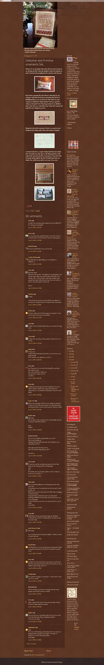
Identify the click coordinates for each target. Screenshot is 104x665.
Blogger (60, 662)
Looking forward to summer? (75, 294)
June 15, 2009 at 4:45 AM (34, 240)
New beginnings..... (71, 155)
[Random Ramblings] (73, 107)
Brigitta (30, 415)
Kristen (30, 311)
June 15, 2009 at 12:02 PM (34, 507)
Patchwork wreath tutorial (75, 171)
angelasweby (31, 627)
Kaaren (30, 233)
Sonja (29, 513)
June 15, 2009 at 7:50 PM (34, 581)
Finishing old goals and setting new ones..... (75, 213)
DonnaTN (30, 545)
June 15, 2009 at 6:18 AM (34, 305)
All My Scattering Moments (37, 9)
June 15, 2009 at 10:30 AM (35, 430)
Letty (29, 220)
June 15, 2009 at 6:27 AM (34, 318)
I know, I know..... (74, 332)
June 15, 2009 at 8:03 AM (34, 360)
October (73, 368)
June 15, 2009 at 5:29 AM (34, 264)
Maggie (30, 349)
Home (49, 651)
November (73, 365)
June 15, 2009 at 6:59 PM (34, 568)
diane (29, 384)
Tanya (30, 270)
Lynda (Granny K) (32, 528)
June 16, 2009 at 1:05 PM (34, 594)
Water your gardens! (73, 394)
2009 (70, 360)
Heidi (76, 58)
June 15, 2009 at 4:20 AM (34, 227)
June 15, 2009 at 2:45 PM (34, 522)
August (73, 374)
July (72, 376)
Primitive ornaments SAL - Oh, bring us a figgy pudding (72, 193)
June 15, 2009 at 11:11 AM (34, 476)
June (72, 379)
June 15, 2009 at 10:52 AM (35, 456)
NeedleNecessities (76, 628)
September (74, 371)
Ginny (29, 559)
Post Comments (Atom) (38, 655)
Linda (29, 323)
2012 (70, 351)
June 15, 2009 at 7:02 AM (34, 330)
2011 (70, 354)
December (73, 362)
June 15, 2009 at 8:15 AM (34, 378)
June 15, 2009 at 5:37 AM (34, 288)
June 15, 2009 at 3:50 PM (34, 539)
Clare (29, 600)
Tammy (30, 462)
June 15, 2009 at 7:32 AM (34, 343)
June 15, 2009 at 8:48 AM (34, 395)
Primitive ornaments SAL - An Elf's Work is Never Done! (73, 234)
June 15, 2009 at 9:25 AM (34, 410)
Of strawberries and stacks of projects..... (76, 274)
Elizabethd (31, 246)
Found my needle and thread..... (75, 255)
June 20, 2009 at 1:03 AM (34, 621)
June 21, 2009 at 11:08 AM (34, 640)
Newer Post (28, 651)
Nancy (29, 366)
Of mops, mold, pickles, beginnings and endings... (76, 314)
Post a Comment (31, 644)
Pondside (30, 574)
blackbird (30, 294)
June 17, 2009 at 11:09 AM (34, 607)
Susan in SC (31, 401)
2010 (70, 357)
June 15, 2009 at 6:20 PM (34, 553)
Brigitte (30, 613)
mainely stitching (32, 257)
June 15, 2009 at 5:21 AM (34, 251)
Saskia (30, 482)
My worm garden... (72, 382)
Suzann (30, 336)
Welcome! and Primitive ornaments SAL (74, 399)
